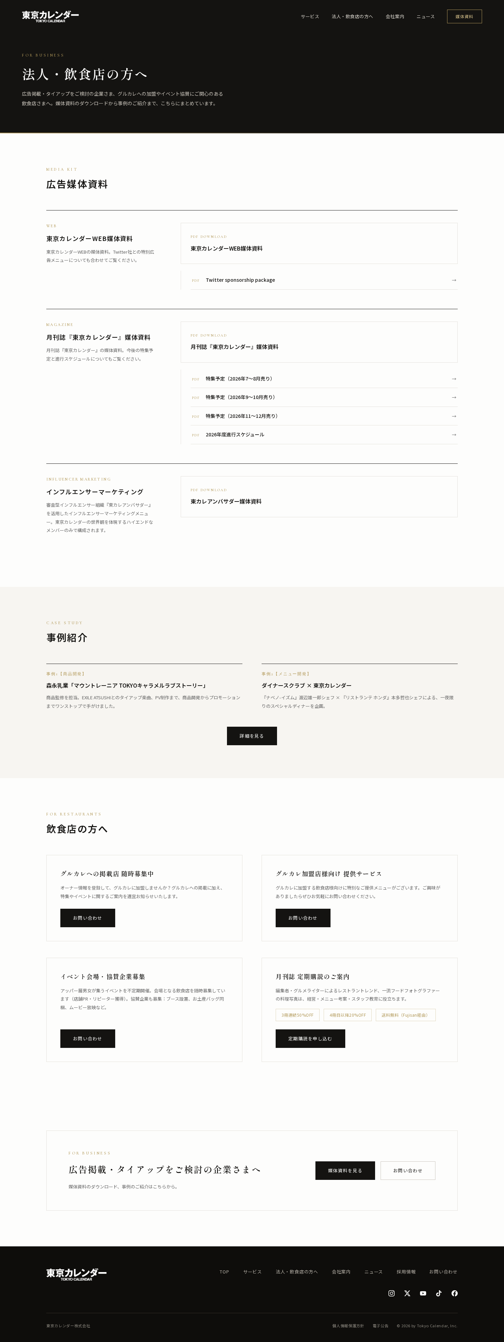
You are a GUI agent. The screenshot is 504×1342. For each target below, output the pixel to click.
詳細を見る (252, 736)
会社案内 (395, 16)
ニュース (426, 16)
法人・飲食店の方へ (352, 16)
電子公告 (381, 1325)
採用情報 (406, 1271)
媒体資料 (464, 16)
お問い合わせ (88, 918)
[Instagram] (391, 1293)
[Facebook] (455, 1293)
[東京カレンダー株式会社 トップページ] (50, 16)
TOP (224, 1271)
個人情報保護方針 (348, 1325)
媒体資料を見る (345, 1170)
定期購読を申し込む (310, 1038)
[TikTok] (439, 1293)
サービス (310, 16)
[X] (407, 1293)
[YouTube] (423, 1293)
